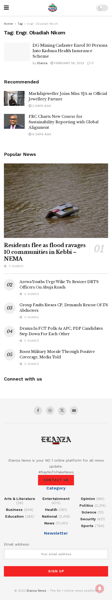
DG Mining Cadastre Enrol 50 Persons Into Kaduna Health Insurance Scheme (70, 51)
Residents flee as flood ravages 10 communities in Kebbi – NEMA (45, 252)
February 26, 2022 (68, 63)
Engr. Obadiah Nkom (42, 24)
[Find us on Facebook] (38, 410)
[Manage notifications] (100, 588)
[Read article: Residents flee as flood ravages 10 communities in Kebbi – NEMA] (56, 200)
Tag (20, 24)
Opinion (88, 499)
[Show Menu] (6, 8)
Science (89, 512)
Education (14, 516)
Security (88, 519)
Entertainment (56, 499)
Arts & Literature (19, 499)
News (49, 523)
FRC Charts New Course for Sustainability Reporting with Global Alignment (63, 122)
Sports (87, 526)
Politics (86, 505)
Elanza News (36, 590)
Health (51, 509)
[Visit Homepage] (52, 8)
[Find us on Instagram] (50, 410)
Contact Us (56, 480)
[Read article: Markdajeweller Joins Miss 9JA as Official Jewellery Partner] (14, 98)
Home (8, 24)
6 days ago (41, 134)
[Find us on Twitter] (62, 411)
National (49, 516)
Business (14, 509)
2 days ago (41, 106)
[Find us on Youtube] (74, 410)
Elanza (42, 63)
